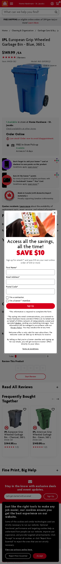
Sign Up (30, 306)
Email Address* (13, 277)
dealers (18, 323)
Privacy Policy (16, 328)
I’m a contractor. (16, 297)
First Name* (11, 268)
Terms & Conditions (30, 349)
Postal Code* (12, 287)
